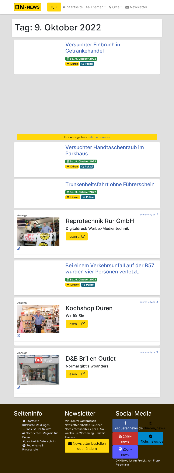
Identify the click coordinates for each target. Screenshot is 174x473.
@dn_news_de (152, 441)
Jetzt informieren (99, 137)
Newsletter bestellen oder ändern (89, 446)
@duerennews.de (126, 428)
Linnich (74, 197)
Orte (115, 7)
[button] (54, 7)
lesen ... (75, 236)
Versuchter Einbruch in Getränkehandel (92, 47)
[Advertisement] (87, 104)
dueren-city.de (147, 214)
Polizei (88, 63)
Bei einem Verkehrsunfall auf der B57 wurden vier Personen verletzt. (109, 268)
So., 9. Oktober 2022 (83, 58)
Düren (74, 63)
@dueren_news (152, 428)
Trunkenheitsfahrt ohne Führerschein (109, 184)
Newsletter (138, 7)
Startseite (74, 7)
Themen (96, 7)
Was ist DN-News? (38, 429)
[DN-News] (29, 7)
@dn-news (126, 438)
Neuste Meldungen (37, 425)
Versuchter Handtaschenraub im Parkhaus (104, 150)
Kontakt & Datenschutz (41, 441)
